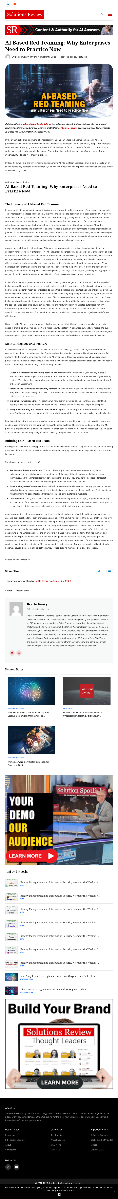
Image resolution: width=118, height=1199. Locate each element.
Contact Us (10, 1149)
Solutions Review (56, 1183)
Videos (94, 1144)
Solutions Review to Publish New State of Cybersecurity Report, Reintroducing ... (83, 714)
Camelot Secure (69, 127)
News (22, 885)
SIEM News (56, 1144)
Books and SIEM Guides (102, 1139)
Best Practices (68, 56)
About (8, 1144)
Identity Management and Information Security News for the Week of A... (60, 882)
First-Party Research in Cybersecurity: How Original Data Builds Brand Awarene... (29, 714)
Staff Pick (55, 1149)
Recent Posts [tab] (22, 590)
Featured (82, 56)
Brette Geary (22, 56)
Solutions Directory (99, 1135)
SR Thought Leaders (14, 1139)
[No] (114, 1191)
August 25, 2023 (61, 581)
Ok (59, 1194)
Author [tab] (8, 590)
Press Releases (58, 1139)
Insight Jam (10, 1135)
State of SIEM (97, 1149)
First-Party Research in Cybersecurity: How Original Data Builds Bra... (58, 976)
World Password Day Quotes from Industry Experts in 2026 (28, 763)
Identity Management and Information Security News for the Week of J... (59, 922)
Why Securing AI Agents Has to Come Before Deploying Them (53, 989)
